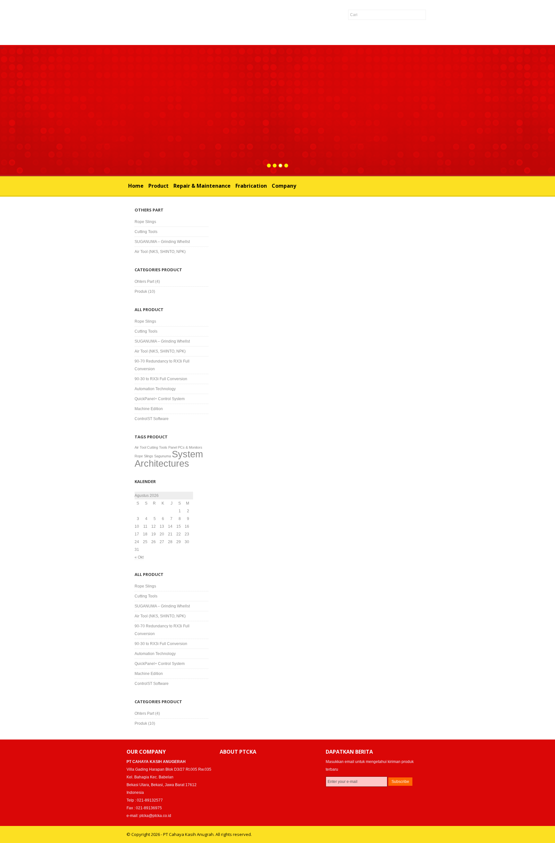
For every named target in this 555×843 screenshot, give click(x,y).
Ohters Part (144, 281)
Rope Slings (145, 222)
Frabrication (251, 185)
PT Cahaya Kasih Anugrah (113, 23)
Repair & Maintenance (202, 185)
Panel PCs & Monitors (185, 447)
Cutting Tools (146, 231)
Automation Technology (155, 389)
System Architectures (169, 459)
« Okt (139, 557)
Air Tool (140, 447)
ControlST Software (152, 419)
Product (158, 185)
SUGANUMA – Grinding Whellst (162, 241)
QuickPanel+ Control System (160, 399)
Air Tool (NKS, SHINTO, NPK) (160, 251)
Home (136, 185)
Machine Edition (149, 409)
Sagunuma (162, 456)
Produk (141, 291)
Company (284, 185)
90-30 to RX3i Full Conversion (161, 379)
